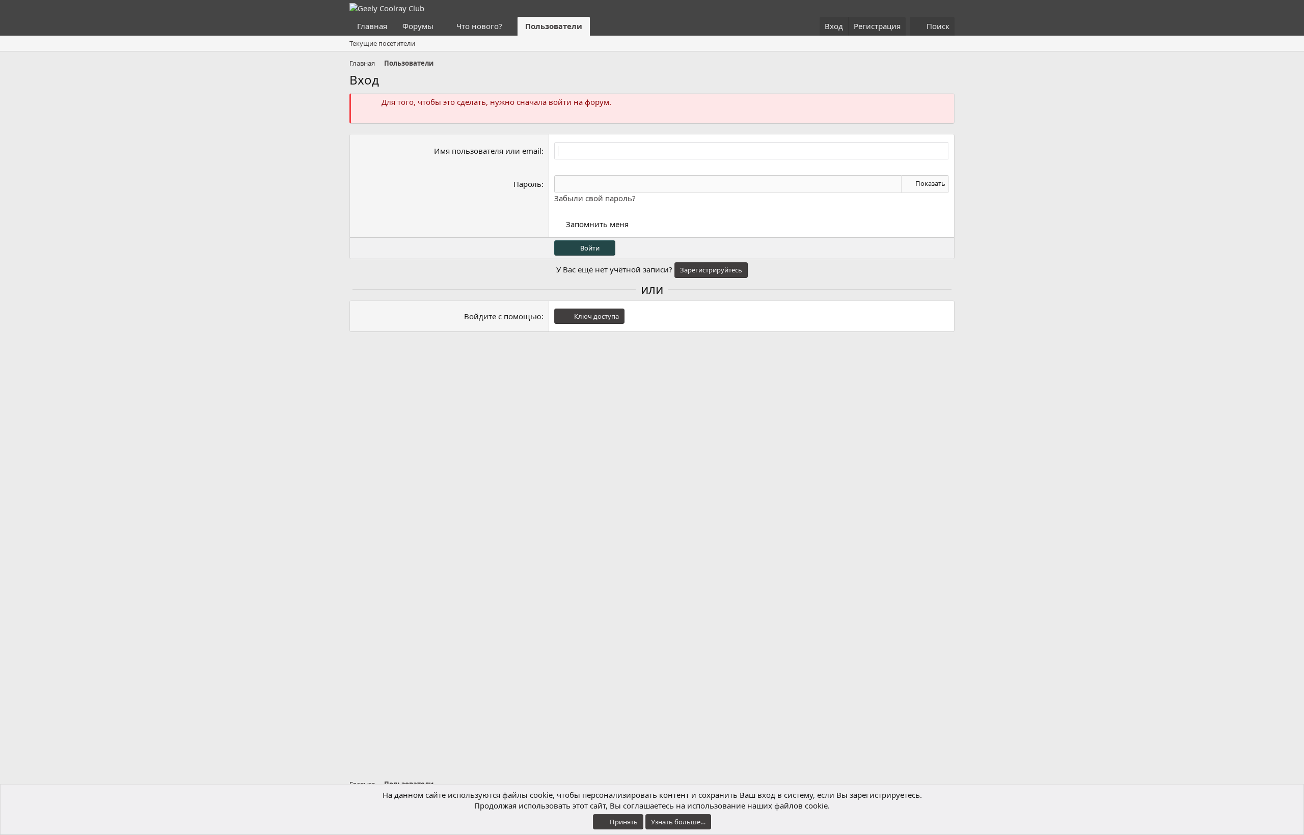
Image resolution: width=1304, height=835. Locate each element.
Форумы (417, 26)
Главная (372, 26)
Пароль (527, 184)
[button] (441, 26)
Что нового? (479, 26)
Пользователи (553, 26)
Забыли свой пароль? (595, 198)
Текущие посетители (382, 43)
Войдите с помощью (502, 316)
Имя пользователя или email (487, 151)
